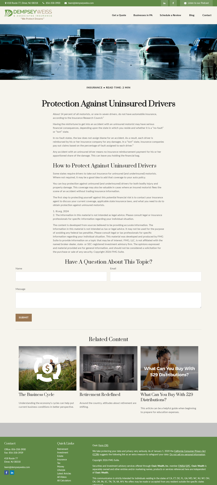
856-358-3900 (53, 3)
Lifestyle (61, 470)
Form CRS (103, 445)
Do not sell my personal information (187, 455)
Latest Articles (64, 474)
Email (113, 268)
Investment (62, 453)
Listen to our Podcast (198, 3)
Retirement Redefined (100, 394)
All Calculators (64, 481)
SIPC (188, 466)
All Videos (62, 477)
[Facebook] (173, 3)
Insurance (62, 460)
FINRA (181, 466)
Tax (58, 463)
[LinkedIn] (164, 3)
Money (60, 467)
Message (20, 289)
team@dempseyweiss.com (81, 3)
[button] (119, 15)
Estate (60, 456)
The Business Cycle (36, 394)
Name (19, 268)
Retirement (62, 449)
